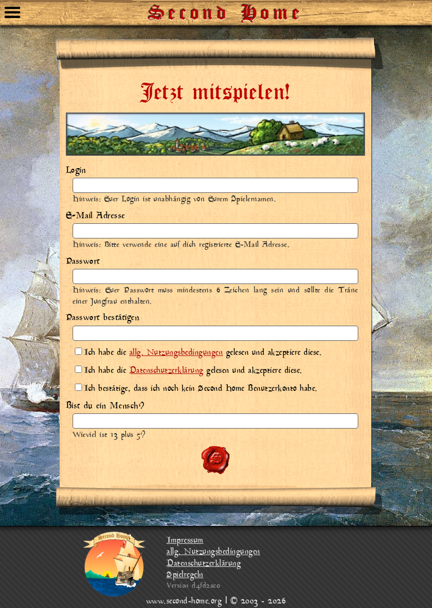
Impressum (185, 540)
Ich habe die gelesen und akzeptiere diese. (203, 353)
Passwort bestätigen (103, 317)
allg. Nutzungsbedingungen (176, 353)
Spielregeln (185, 575)
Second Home (226, 8)
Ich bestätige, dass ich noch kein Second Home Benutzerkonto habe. (201, 389)
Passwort (83, 261)
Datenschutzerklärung (166, 371)
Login (76, 170)
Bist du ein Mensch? (105, 406)
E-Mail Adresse (95, 216)
